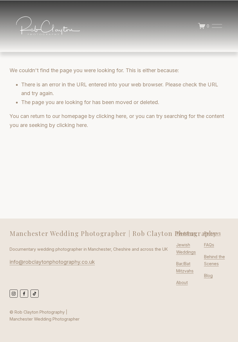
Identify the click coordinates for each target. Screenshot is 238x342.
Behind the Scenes (214, 260)
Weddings (186, 233)
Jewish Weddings (186, 248)
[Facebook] (24, 294)
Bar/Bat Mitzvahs (185, 267)
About (182, 282)
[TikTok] (34, 294)
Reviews (212, 233)
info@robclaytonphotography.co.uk (52, 262)
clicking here (111, 116)
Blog (208, 275)
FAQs (209, 244)
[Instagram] (14, 294)
